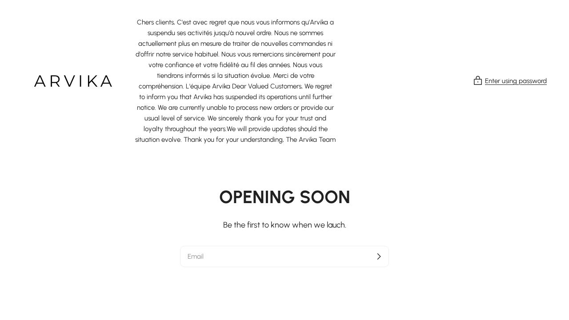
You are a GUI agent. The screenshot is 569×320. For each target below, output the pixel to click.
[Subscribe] (378, 256)
